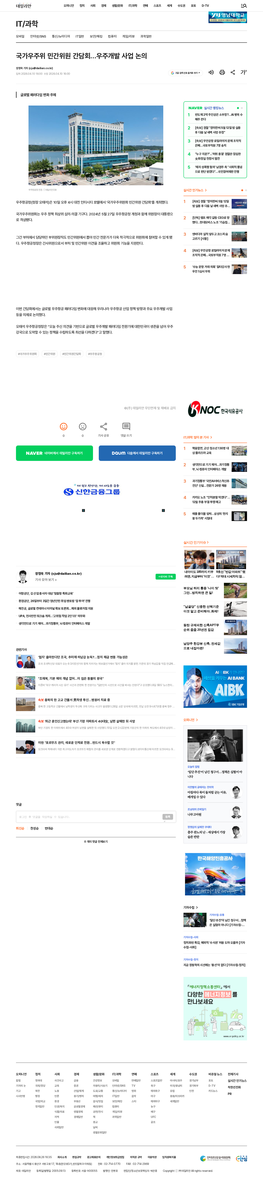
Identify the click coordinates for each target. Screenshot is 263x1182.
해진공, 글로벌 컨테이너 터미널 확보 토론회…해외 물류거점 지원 (56, 608)
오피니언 (69, 5)
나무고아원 (194, 814)
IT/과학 (133, 5)
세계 (169, 5)
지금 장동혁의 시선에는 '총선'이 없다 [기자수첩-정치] (214, 965)
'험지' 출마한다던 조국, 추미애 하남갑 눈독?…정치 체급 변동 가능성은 (83, 657)
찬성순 (34, 828)
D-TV (205, 5)
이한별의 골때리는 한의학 (201, 787)
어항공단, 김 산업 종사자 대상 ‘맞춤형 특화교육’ (46, 593)
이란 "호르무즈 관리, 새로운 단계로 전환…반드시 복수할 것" (76, 742)
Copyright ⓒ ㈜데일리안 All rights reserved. (188, 1171)
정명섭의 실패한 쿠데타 (199, 827)
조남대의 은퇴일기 (197, 809)
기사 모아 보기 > (46, 580)
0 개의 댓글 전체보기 (95, 842)
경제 (103, 5)
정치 (82, 5)
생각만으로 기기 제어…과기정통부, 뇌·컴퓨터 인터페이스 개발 (54, 623)
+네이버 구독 (165, 576)
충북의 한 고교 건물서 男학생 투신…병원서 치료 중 (74, 700)
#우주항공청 (95, 354)
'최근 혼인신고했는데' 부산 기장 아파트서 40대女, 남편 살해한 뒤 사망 (86, 721)
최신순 (20, 828)
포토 (193, 5)
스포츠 (157, 5)
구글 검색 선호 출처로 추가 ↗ (187, 73)
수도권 (181, 5)
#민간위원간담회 (71, 354)
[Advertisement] (96, 780)
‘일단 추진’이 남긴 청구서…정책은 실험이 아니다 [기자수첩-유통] (227, 925)
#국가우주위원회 (27, 354)
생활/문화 (117, 5)
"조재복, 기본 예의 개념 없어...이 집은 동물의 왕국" (71, 678)
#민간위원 (49, 354)
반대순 (49, 828)
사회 (92, 5)
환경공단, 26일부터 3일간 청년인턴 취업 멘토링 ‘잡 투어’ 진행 (54, 601)
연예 (145, 5)
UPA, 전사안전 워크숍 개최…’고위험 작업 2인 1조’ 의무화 (52, 616)
